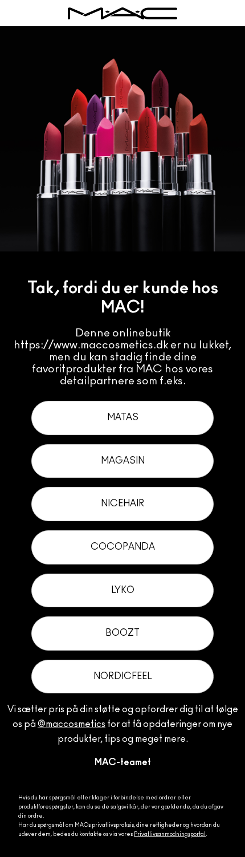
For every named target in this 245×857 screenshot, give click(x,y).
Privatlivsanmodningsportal (170, 834)
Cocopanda (123, 546)
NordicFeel (122, 676)
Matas (122, 417)
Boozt (122, 632)
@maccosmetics (71, 724)
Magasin (123, 460)
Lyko (122, 590)
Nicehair (122, 503)
